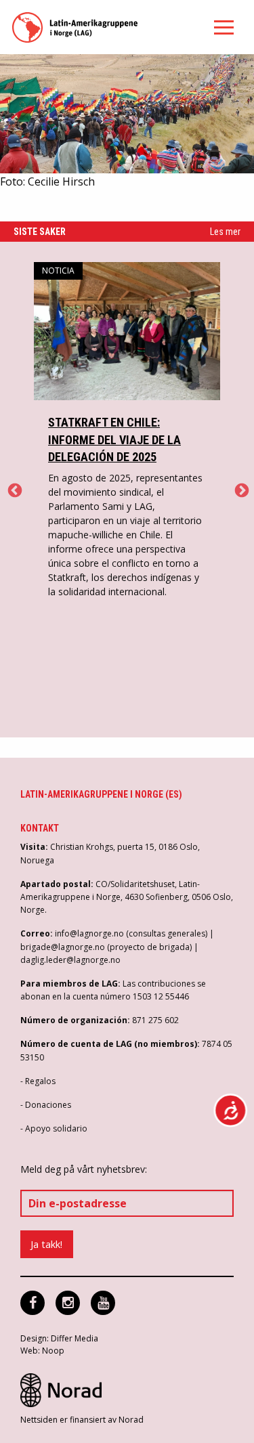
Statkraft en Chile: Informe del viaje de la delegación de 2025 (114, 439)
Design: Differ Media (59, 1338)
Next (240, 489)
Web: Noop (42, 1350)
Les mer (225, 231)
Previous (13, 489)
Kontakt (39, 828)
